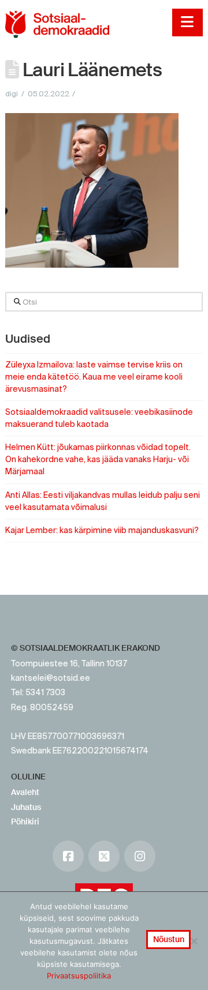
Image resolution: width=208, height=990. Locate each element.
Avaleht (25, 792)
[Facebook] (68, 856)
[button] (187, 22)
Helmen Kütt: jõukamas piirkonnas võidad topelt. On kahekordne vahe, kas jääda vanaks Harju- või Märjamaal (98, 459)
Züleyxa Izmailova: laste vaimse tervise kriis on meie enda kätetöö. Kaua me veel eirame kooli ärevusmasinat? (94, 376)
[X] (104, 856)
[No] (193, 941)
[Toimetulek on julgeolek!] (57, 24)
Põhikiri (25, 821)
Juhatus (26, 807)
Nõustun (168, 939)
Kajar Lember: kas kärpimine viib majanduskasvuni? (102, 530)
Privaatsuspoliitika (79, 975)
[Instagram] (139, 856)
